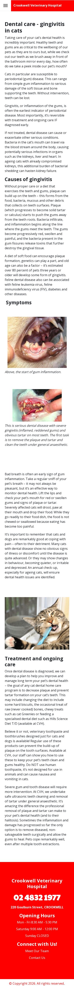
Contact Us (37, 958)
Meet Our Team (37, 951)
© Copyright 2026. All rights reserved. (36, 983)
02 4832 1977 (37, 896)
